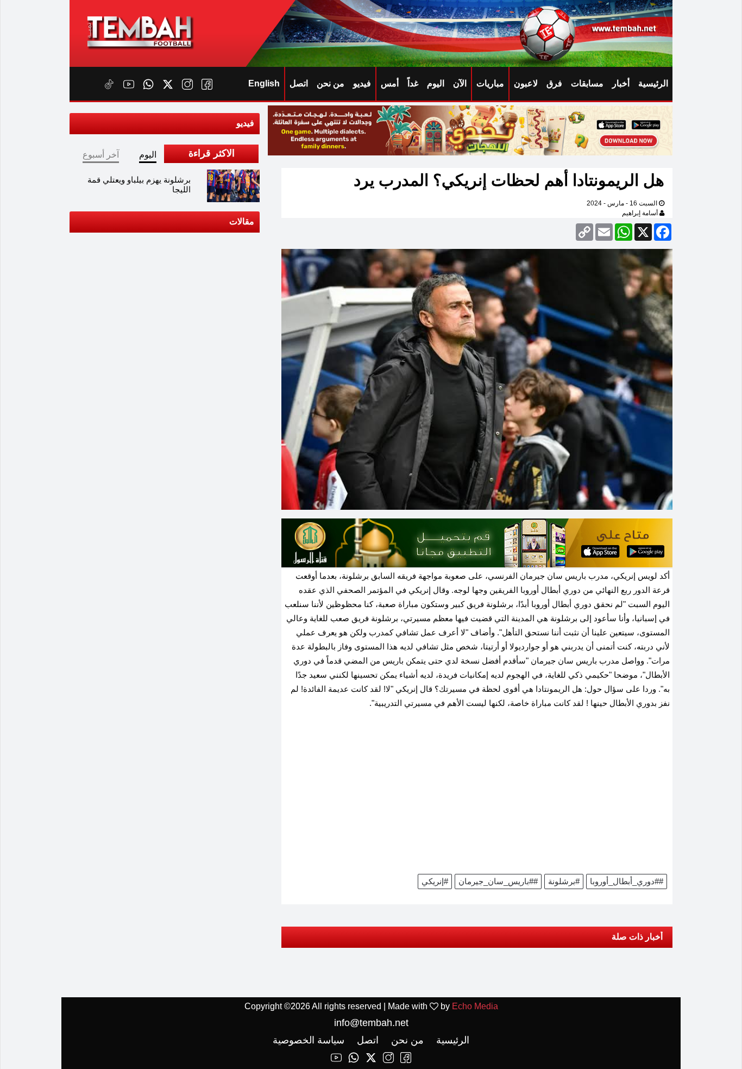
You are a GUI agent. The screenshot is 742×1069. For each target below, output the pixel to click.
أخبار (621, 83)
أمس (390, 83)
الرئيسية (653, 83)
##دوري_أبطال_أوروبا (626, 881)
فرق (554, 83)
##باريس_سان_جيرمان (498, 881)
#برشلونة (564, 881)
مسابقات (587, 83)
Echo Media (475, 1006)
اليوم (435, 83)
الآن (460, 83)
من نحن (330, 83)
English (264, 83)
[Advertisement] (477, 795)
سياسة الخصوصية (308, 1040)
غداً (412, 83)
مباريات (490, 83)
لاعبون (526, 83)
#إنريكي (435, 881)
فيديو (362, 83)
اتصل (299, 83)
